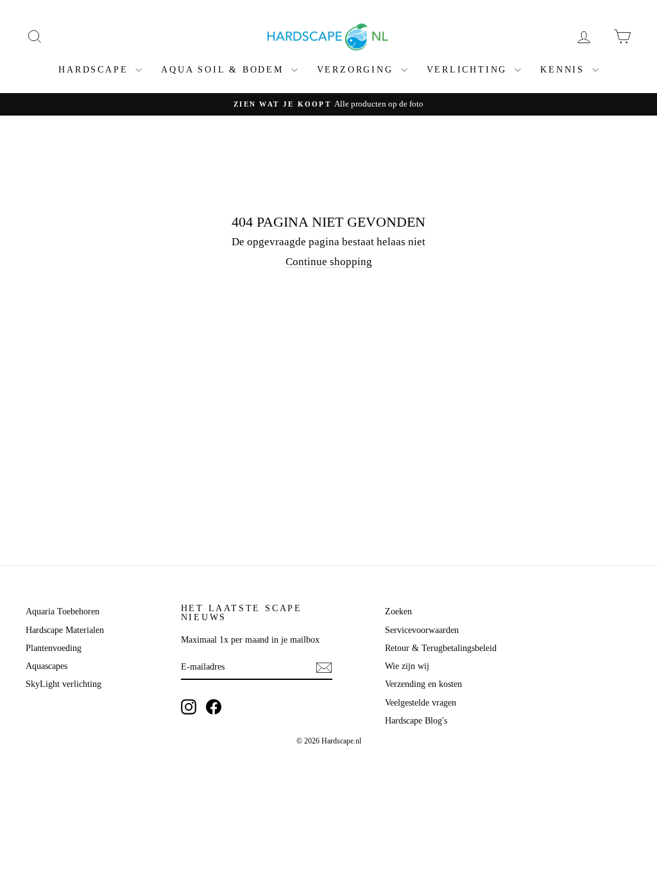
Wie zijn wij (407, 666)
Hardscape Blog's (416, 720)
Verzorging (357, 69)
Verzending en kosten (423, 684)
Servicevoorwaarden (422, 630)
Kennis (564, 69)
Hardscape (95, 69)
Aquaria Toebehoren (62, 611)
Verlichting (469, 69)
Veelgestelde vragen (420, 703)
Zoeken (398, 611)
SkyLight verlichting (63, 684)
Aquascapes (46, 666)
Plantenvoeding (53, 648)
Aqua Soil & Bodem (224, 69)
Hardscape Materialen (65, 630)
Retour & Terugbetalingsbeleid (441, 648)
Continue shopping (329, 262)
